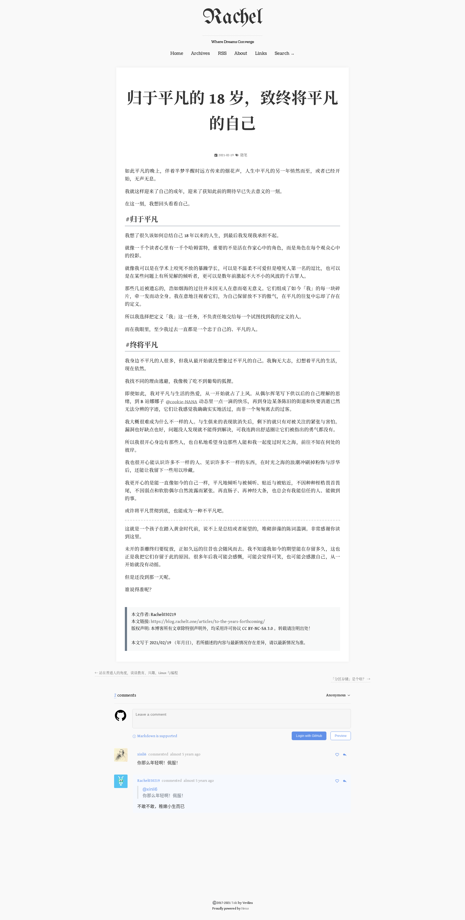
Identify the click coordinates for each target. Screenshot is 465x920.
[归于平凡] (127, 219)
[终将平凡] (127, 345)
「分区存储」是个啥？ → (350, 679)
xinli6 (141, 754)
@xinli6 (150, 789)
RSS (222, 53)
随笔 (243, 155)
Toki (234, 903)
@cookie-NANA (181, 401)
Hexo (245, 909)
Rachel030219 (148, 781)
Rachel (232, 17)
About (240, 53)
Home (176, 53)
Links (261, 53)
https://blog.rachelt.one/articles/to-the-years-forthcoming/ (208, 621)
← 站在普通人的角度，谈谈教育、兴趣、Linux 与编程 (136, 673)
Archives (200, 53)
